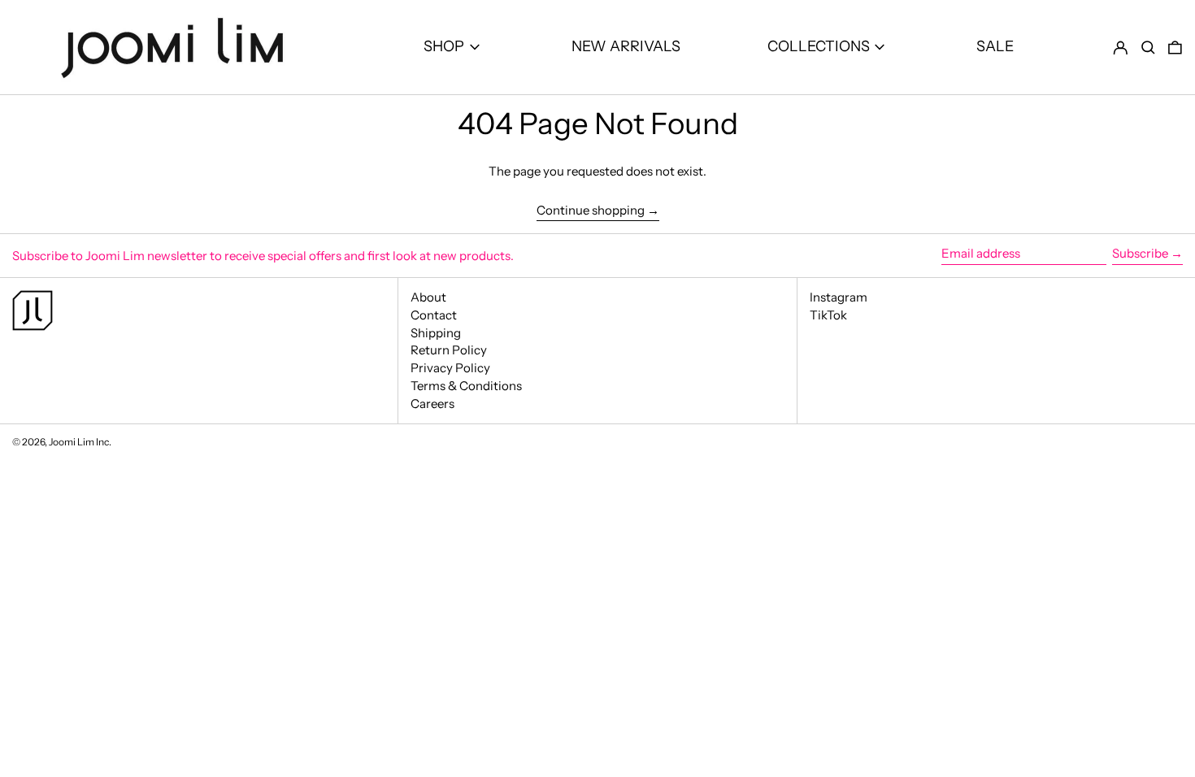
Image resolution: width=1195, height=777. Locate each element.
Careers (432, 403)
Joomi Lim (71, 442)
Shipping (436, 333)
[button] (1148, 48)
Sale (995, 46)
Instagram (838, 297)
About (428, 297)
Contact (434, 315)
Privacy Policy (450, 367)
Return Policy (449, 350)
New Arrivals (625, 46)
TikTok (828, 315)
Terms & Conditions (466, 385)
